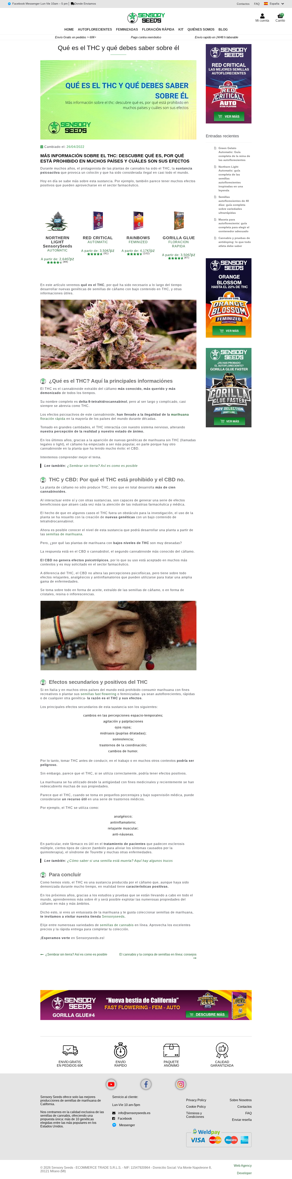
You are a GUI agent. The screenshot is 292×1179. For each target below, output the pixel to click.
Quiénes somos (201, 29)
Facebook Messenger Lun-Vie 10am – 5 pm (40, 3)
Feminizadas (127, 29)
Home (69, 29)
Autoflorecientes (95, 29)
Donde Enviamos (85, 3)
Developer (244, 1173)
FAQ (257, 3)
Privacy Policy (196, 1100)
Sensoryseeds (113, 916)
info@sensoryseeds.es (134, 1113)
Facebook (125, 1118)
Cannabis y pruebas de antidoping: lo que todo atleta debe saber (235, 242)
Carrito (280, 17)
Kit (181, 29)
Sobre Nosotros (241, 1100)
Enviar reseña (242, 1119)
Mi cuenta (262, 20)
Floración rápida (158, 29)
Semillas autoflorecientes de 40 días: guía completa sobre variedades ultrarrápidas (234, 204)
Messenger (127, 1125)
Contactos (243, 3)
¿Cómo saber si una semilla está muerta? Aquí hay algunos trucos (120, 860)
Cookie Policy (196, 1106)
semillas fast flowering (98, 694)
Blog (223, 29)
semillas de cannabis (117, 925)
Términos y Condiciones (195, 1115)
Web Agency (243, 1165)
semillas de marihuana (64, 534)
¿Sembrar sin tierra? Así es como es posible (102, 465)
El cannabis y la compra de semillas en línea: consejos (157, 954)
